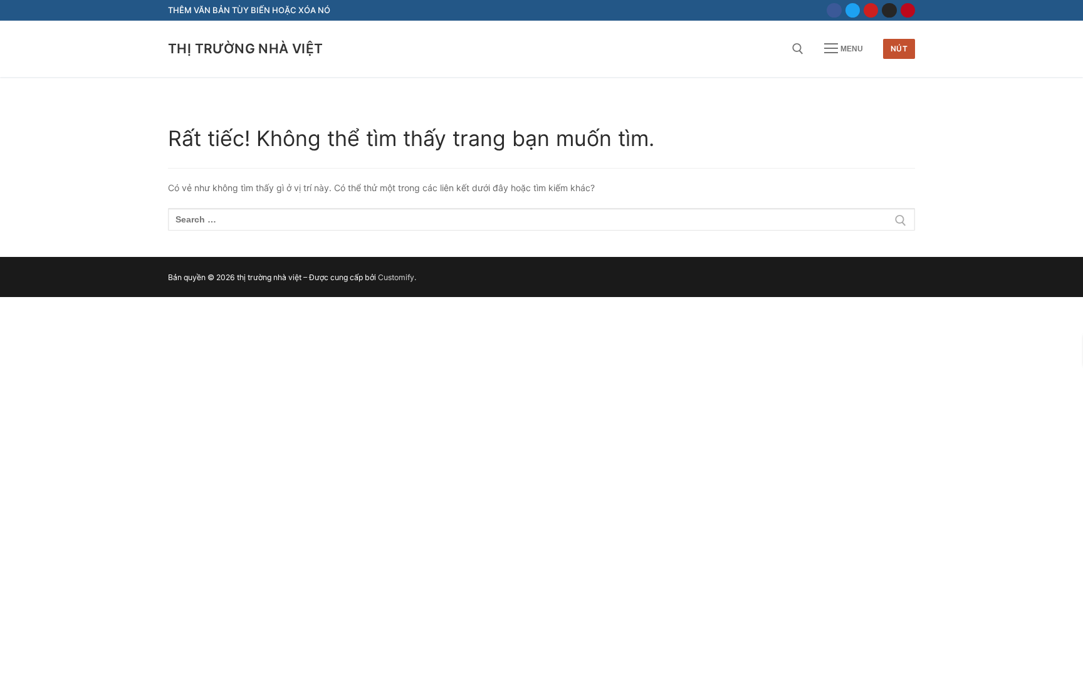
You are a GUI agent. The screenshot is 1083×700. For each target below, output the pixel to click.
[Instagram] (889, 10)
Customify (396, 277)
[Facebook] (834, 10)
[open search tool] (797, 49)
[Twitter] (852, 10)
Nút (899, 48)
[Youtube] (871, 10)
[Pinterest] (908, 10)
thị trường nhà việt (245, 48)
